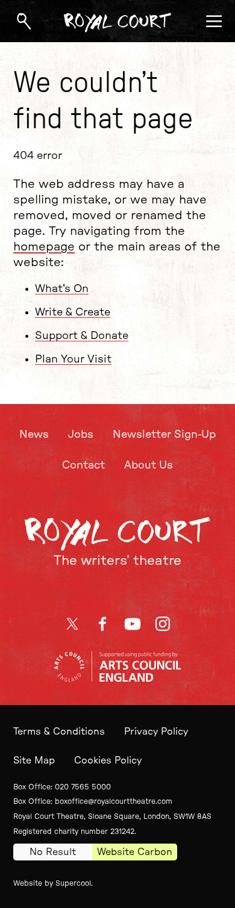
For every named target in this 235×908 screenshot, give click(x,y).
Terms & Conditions (59, 731)
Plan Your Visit (73, 359)
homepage (44, 247)
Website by (52, 883)
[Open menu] (214, 21)
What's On (62, 289)
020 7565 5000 (83, 787)
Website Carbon (134, 852)
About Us (148, 465)
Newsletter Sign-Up (164, 434)
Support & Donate (81, 336)
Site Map (34, 760)
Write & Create (72, 312)
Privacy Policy (156, 731)
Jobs (80, 434)
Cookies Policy (108, 760)
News (34, 434)
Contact (83, 465)
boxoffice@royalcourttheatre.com (113, 801)
